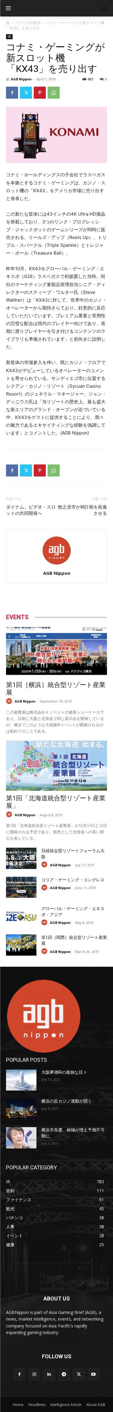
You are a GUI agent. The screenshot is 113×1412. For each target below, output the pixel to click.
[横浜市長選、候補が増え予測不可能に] (21, 1137)
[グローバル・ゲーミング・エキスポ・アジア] (21, 916)
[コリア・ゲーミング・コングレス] (21, 887)
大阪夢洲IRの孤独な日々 (64, 1072)
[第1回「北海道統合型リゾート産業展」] (56, 766)
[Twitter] (26, 93)
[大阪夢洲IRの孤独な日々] (21, 1080)
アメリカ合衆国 (28, 22)
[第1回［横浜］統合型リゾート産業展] (56, 652)
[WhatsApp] (54, 93)
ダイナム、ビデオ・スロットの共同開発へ (31, 510)
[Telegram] (64, 1374)
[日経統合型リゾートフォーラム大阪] (21, 858)
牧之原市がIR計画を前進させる (82, 510)
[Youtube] (93, 1374)
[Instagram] (34, 1374)
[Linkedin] (49, 1374)
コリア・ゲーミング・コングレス (73, 879)
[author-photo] (56, 564)
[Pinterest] (40, 93)
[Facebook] (12, 93)
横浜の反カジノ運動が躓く (66, 1101)
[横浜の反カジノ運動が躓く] (21, 1108)
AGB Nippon (21, 79)
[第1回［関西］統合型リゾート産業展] (21, 944)
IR (9, 36)
